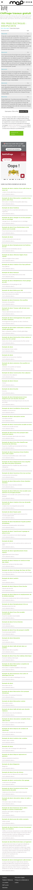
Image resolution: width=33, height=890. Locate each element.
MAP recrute (5, 885)
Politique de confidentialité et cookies (22, 881)
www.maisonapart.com (12, 126)
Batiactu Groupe (22, 125)
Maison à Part (12, 125)
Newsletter (5, 887)
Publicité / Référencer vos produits (7, 881)
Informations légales (20, 877)
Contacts (4, 877)
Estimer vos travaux (14, 133)
